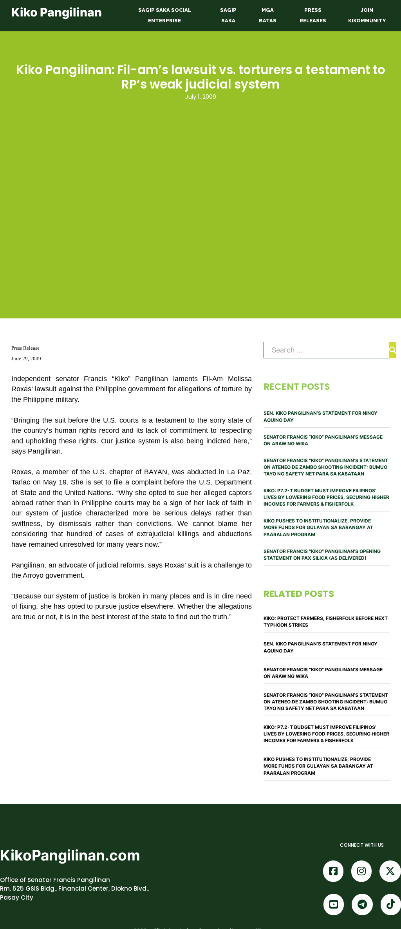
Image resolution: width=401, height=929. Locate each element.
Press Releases (313, 15)
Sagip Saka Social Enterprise (164, 15)
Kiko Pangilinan (56, 12)
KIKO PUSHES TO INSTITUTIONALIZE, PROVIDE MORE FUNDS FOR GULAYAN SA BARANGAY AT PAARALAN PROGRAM (318, 527)
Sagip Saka (228, 15)
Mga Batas (267, 15)
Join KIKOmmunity (367, 15)
